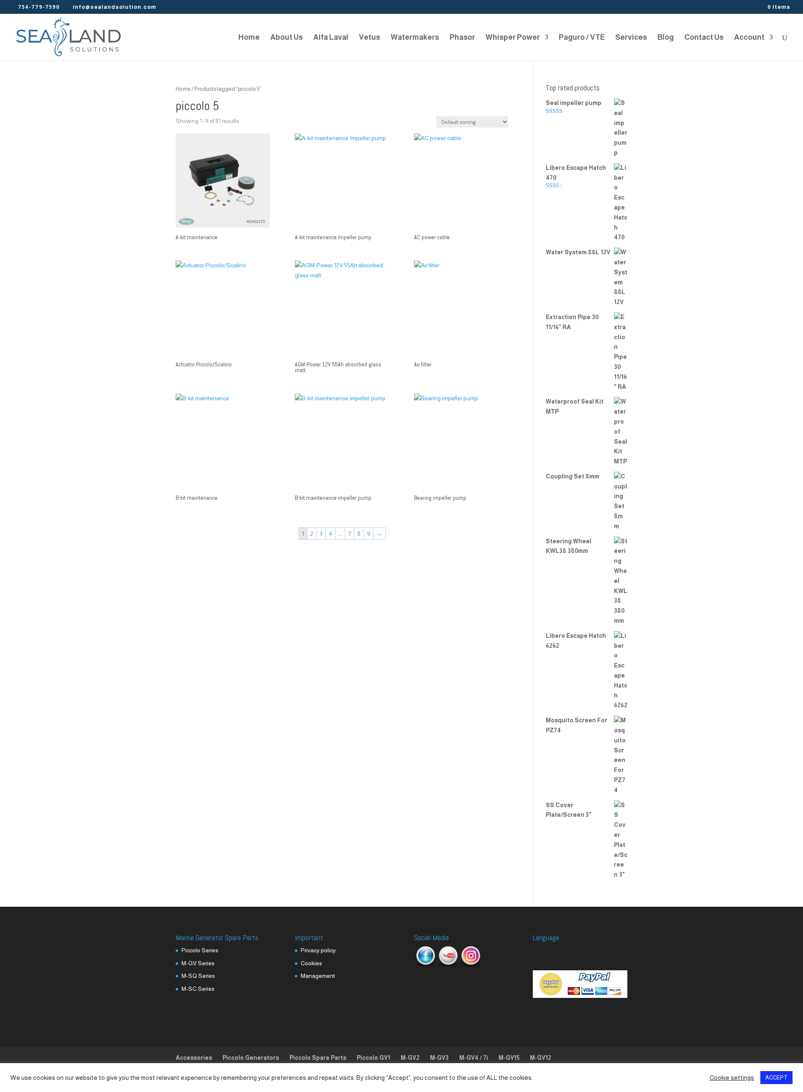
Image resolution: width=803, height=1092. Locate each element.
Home (249, 37)
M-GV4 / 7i (473, 1057)
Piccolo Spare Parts (317, 1057)
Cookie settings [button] (732, 1077)
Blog (665, 37)
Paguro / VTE (582, 37)
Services (631, 37)
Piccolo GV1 (373, 1057)
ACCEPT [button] (776, 1077)
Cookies (311, 963)
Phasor (462, 37)
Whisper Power (513, 37)
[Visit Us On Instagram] (470, 965)
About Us (286, 37)
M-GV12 (540, 1057)
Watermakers (415, 37)
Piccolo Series (200, 950)
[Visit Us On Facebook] (425, 965)
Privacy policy (318, 950)
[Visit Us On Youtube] (448, 965)
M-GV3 (439, 1057)
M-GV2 (410, 1057)
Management (318, 975)
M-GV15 (509, 1057)
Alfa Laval (330, 37)
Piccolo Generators (250, 1057)
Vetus (369, 37)
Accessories (194, 1057)
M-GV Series (198, 963)
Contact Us (704, 37)
